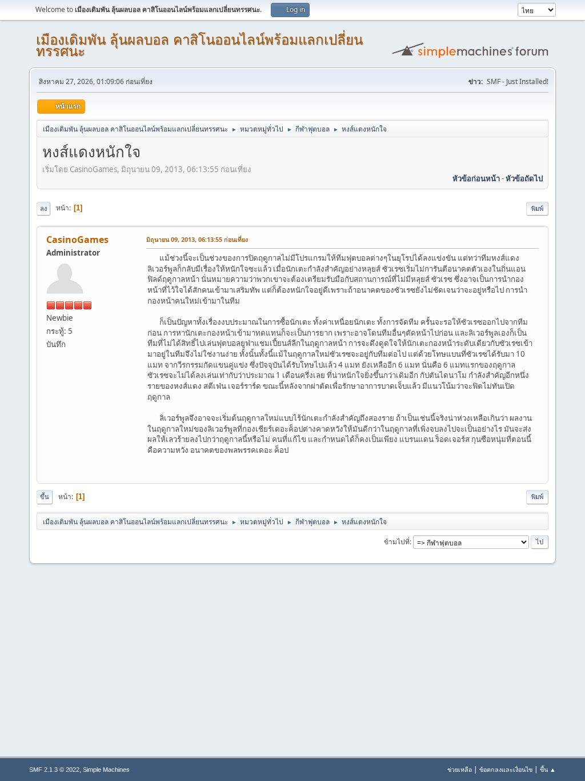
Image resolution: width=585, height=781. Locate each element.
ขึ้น (44, 496)
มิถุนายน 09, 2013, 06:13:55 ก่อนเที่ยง (197, 239)
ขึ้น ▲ (548, 769)
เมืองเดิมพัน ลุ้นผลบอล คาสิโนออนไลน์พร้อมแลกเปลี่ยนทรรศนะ (199, 45)
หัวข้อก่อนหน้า (476, 178)
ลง (43, 208)
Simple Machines (106, 769)
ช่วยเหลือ (459, 769)
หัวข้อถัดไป (524, 178)
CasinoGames (77, 239)
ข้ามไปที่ (397, 542)
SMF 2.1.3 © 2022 (54, 769)
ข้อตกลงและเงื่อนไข (505, 769)
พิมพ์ (537, 208)
